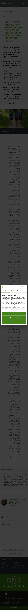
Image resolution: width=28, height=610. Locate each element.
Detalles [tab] (13, 290)
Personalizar (13, 317)
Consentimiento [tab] (5, 290)
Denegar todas (14, 321)
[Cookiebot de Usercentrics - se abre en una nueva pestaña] (20, 287)
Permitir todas (14, 313)
